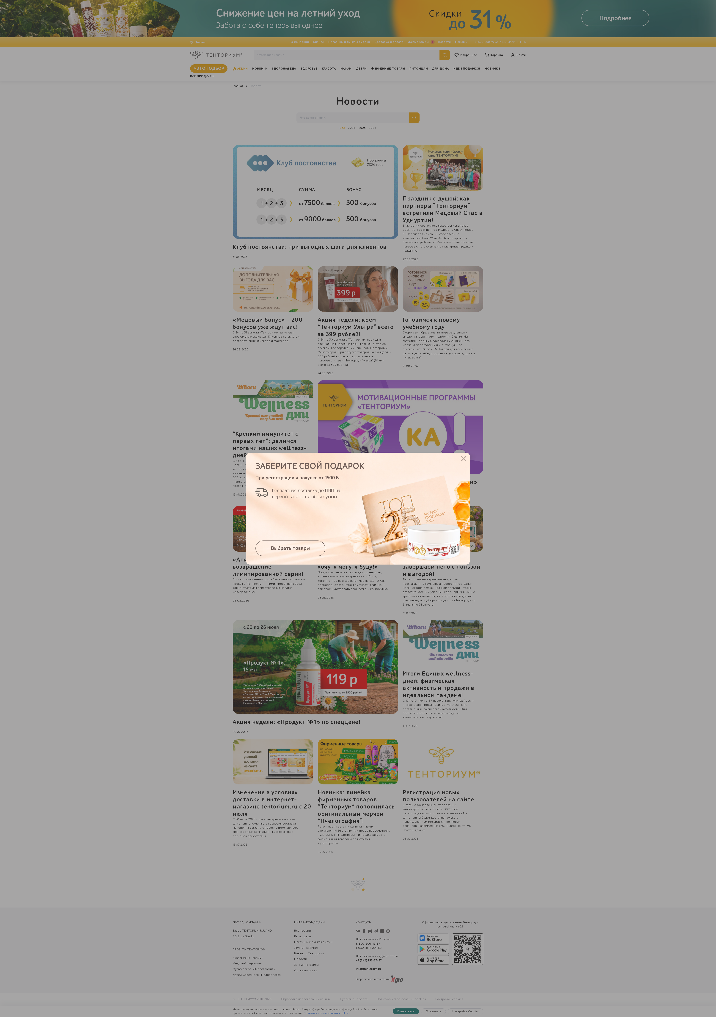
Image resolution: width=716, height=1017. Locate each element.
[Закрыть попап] (463, 458)
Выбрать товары (290, 548)
